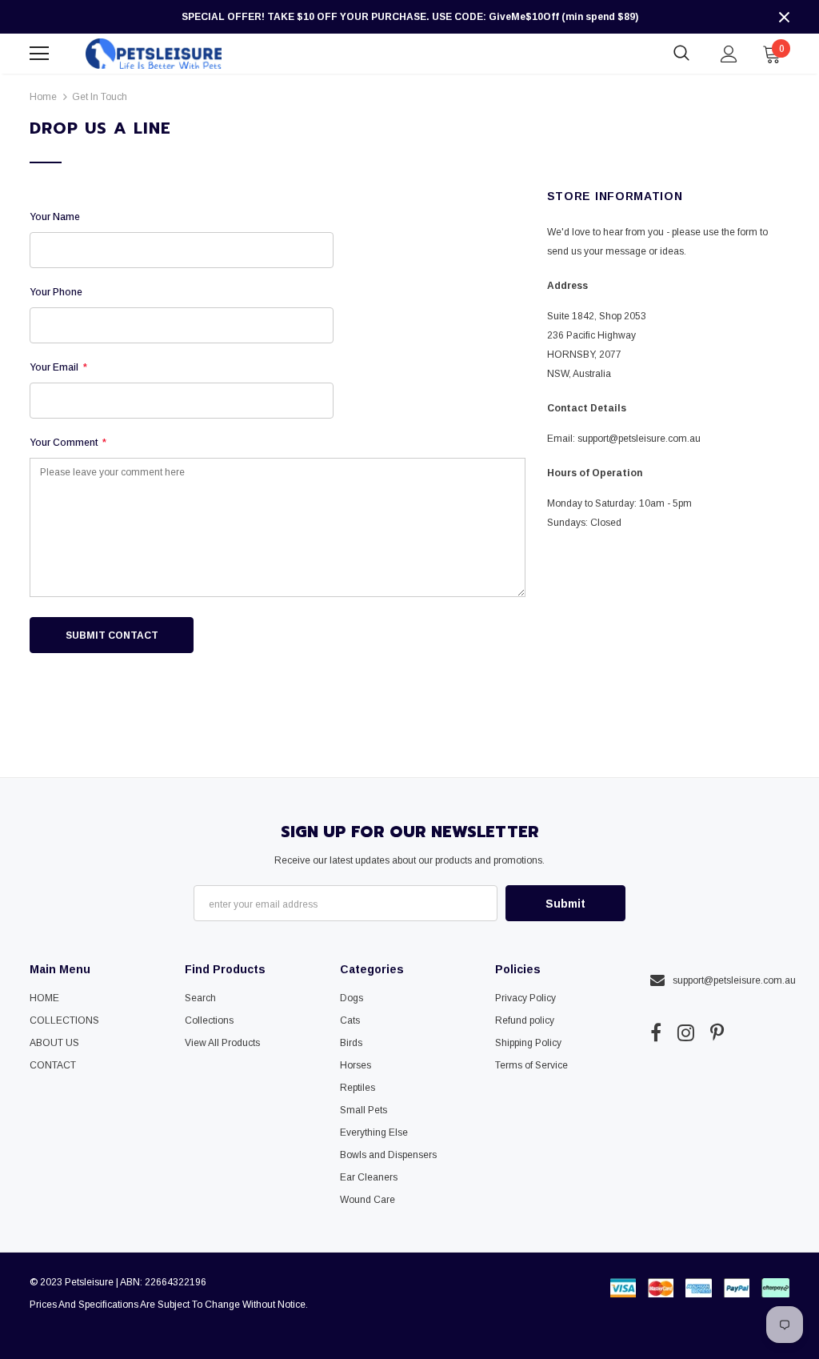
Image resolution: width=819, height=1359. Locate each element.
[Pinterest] (717, 1032)
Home (43, 96)
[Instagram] (685, 1032)
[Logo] (154, 53)
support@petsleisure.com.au (639, 438)
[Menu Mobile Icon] (39, 53)
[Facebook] (655, 1032)
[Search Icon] (681, 54)
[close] (784, 17)
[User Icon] (729, 54)
